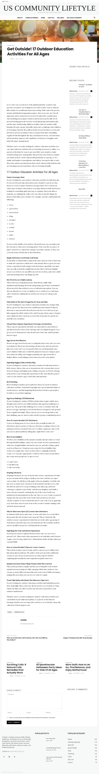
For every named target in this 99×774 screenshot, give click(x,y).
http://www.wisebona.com (27, 623)
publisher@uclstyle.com (17, 751)
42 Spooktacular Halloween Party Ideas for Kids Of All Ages (49, 667)
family (10, 612)
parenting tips (19, 612)
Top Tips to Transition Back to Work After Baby (84, 112)
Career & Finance (31, 18)
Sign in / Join (5, 1)
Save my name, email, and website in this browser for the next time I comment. (32, 717)
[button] (94, 18)
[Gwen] (8, 59)
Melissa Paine (74, 91)
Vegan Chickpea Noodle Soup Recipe (77, 638)
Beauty (20, 18)
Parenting (10, 45)
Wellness (60, 18)
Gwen (12, 59)
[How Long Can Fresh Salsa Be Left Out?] (40, 759)
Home (43, 18)
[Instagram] (9, 757)
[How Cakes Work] (40, 741)
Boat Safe (82, 189)
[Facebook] (71, 72)
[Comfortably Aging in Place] (40, 750)
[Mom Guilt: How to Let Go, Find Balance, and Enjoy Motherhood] (79, 652)
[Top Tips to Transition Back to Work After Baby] (73, 111)
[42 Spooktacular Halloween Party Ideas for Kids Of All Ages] (49, 652)
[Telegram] (94, 72)
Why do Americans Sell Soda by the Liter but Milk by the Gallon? (27, 639)
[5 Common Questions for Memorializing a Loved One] (73, 162)
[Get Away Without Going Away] (73, 137)
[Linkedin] (80, 72)
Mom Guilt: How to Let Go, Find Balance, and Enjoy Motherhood (78, 667)
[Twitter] (76, 72)
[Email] (85, 72)
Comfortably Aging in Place (53, 748)
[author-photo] (8, 676)
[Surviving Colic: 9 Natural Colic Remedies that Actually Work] (20, 652)
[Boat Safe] (73, 191)
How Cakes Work (50, 738)
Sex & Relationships (74, 18)
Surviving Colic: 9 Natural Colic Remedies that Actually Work (16, 668)
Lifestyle (51, 18)
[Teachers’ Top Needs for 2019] (73, 86)
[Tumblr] (89, 72)
